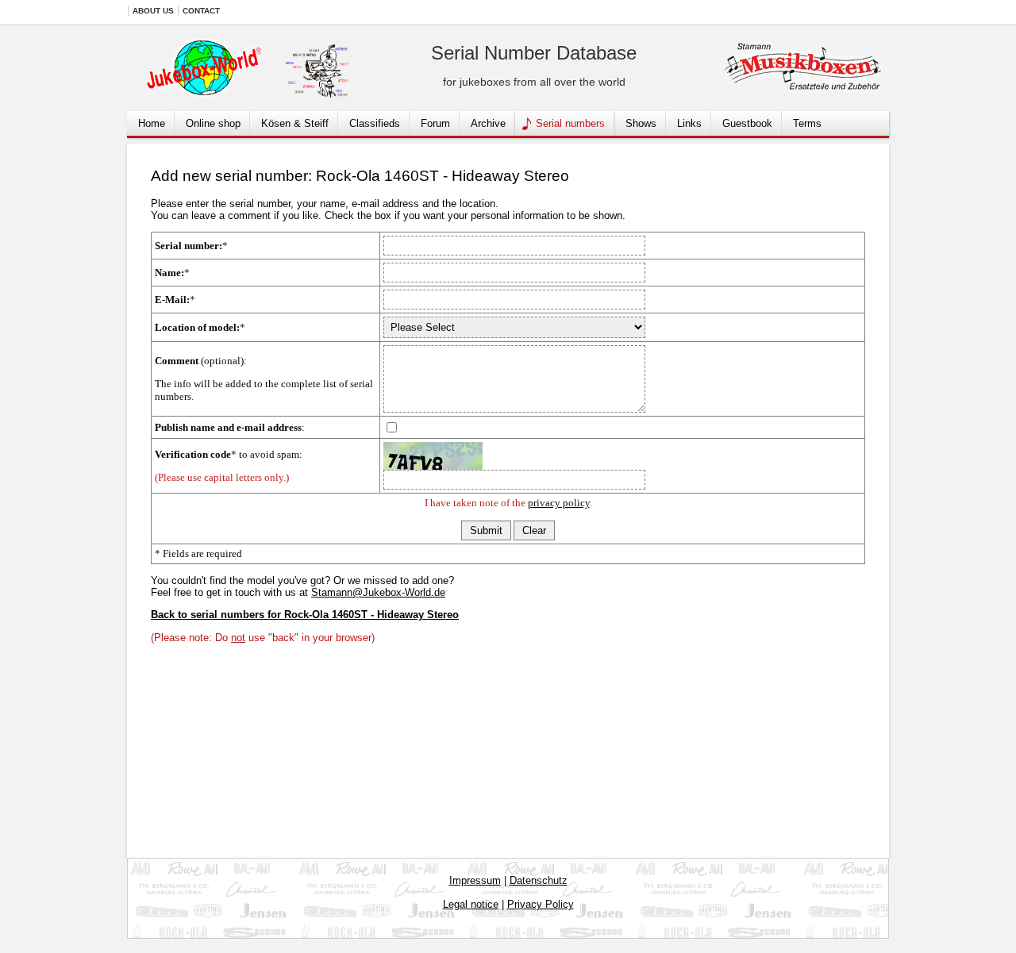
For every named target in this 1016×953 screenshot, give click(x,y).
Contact (201, 10)
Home (151, 123)
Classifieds (374, 123)
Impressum (475, 880)
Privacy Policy (540, 904)
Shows (640, 123)
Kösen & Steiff (295, 123)
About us (153, 10)
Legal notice (470, 904)
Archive (488, 123)
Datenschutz (539, 880)
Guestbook (747, 123)
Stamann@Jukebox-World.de (378, 592)
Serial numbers (570, 123)
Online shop (213, 123)
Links (689, 123)
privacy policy (559, 503)
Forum (435, 123)
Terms (807, 123)
